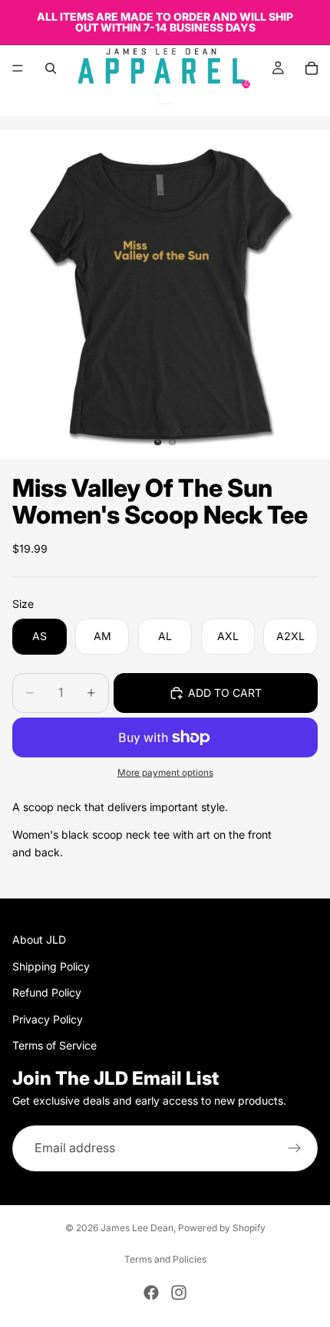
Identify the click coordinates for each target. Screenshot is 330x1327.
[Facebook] (151, 1292)
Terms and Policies (165, 1259)
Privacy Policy (47, 1019)
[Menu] (17, 68)
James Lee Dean (137, 1227)
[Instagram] (179, 1292)
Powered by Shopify (222, 1227)
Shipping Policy (51, 966)
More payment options (165, 772)
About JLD (39, 940)
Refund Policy (46, 993)
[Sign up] (295, 1148)
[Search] (51, 68)
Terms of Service (54, 1045)
